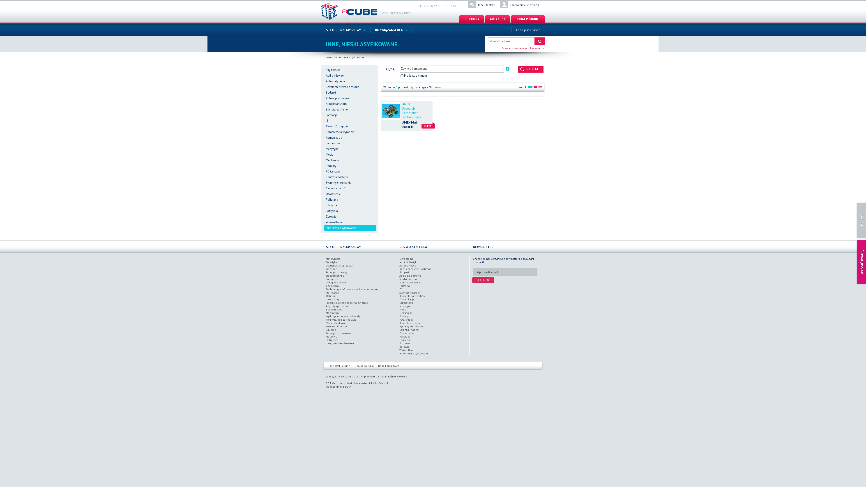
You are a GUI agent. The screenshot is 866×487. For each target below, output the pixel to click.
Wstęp (329, 57)
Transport (331, 269)
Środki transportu (337, 104)
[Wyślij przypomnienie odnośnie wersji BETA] (861, 262)
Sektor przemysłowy (343, 30)
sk (420, 6)
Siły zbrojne (333, 70)
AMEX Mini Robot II (409, 124)
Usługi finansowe (336, 282)
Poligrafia (332, 200)
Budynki (331, 92)
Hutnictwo (332, 340)
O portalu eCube (340, 366)
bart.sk (347, 386)
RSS (480, 5)
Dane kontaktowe (388, 366)
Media (330, 154)
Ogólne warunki (364, 366)
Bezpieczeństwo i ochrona (342, 87)
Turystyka (331, 262)
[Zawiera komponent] (507, 68)
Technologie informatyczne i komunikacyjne (352, 289)
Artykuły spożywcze (337, 306)
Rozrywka (332, 211)
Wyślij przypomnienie (396, 13)
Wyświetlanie (334, 222)
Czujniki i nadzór (336, 188)
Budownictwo (334, 309)
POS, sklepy (333, 171)
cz (425, 6)
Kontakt (490, 5)
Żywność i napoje (337, 126)
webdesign (332, 386)
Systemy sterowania (338, 183)
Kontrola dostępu (337, 177)
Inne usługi (332, 299)
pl (436, 6)
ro (454, 6)
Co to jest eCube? (528, 30)
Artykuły (497, 19)
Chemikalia (332, 285)
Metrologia (332, 292)
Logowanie (516, 5)
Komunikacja (334, 138)
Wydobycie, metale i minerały (343, 316)
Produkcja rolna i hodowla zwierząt (347, 302)
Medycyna (332, 149)
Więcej (428, 126)
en (431, 6)
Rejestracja (532, 5)
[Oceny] (861, 220)
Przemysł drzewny (336, 272)
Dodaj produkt (528, 19)
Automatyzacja (335, 81)
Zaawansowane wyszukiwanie (520, 48)
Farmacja (331, 115)
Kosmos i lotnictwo (337, 326)
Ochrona (331, 296)
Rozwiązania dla (389, 30)
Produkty (471, 19)
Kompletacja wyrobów (340, 132)
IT (327, 121)
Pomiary (331, 166)
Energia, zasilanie (337, 109)
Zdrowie (331, 216)
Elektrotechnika (335, 275)
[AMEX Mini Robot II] (391, 111)
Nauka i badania (335, 323)
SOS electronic (335, 383)
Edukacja (331, 205)
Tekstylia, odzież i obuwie (341, 319)
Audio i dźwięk (335, 76)
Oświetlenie (333, 194)
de (448, 6)
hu (442, 6)
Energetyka (332, 279)
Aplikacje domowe (338, 98)
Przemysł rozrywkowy (338, 333)
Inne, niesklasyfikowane (349, 57)
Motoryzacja (333, 258)
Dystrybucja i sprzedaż (339, 265)
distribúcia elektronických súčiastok (367, 383)
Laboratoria (333, 143)
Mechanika (332, 160)
